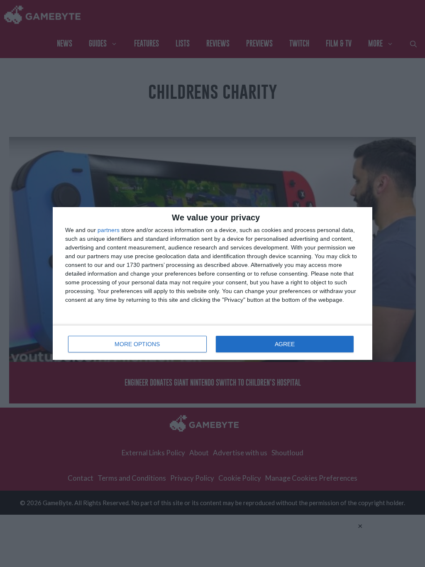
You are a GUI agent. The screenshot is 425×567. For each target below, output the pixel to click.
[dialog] (212, 283)
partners (109, 230)
